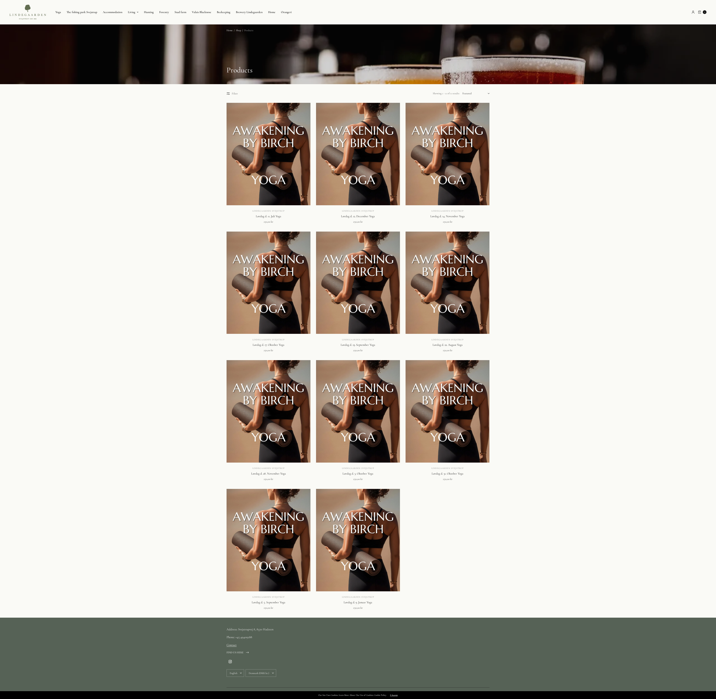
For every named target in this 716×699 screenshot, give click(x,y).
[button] (238, 652)
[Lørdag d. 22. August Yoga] (447, 283)
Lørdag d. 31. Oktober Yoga (447, 473)
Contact (232, 645)
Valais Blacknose (201, 12)
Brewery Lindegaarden (249, 12)
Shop (238, 30)
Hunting (149, 12)
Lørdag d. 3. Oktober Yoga (358, 473)
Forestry (164, 12)
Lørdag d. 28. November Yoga (268, 473)
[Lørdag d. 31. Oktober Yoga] (447, 411)
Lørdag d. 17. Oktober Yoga (268, 345)
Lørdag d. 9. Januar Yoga (358, 602)
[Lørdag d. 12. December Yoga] (358, 154)
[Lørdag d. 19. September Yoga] (358, 283)
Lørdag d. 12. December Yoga (358, 216)
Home (271, 12)
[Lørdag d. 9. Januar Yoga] (358, 540)
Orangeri (286, 12)
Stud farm (180, 12)
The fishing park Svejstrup (82, 12)
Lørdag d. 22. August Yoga (448, 345)
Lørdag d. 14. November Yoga (447, 216)
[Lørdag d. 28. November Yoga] (268, 411)
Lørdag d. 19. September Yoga (358, 345)
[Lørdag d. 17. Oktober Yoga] (268, 283)
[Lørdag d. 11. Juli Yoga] (268, 154)
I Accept (394, 695)
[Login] (693, 12)
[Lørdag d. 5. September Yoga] (268, 540)
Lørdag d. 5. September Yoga (268, 602)
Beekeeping (223, 12)
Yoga (58, 12)
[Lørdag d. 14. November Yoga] (447, 154)
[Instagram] (230, 662)
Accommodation (112, 12)
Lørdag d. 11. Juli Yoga (268, 216)
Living (131, 12)
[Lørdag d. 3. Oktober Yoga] (358, 411)
